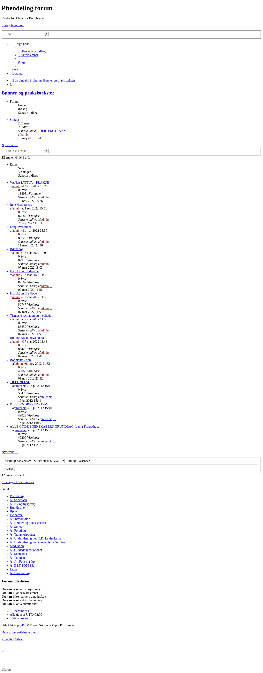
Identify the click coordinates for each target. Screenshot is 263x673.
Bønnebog (16, 249)
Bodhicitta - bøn (20, 360)
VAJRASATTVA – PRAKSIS (30, 182)
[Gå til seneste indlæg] (51, 197)
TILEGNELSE (20, 382)
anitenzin (21, 386)
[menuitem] (32, 51)
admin (25, 134)
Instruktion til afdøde (23, 293)
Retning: (71, 460)
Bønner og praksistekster (28, 92)
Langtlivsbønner (20, 227)
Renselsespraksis (21, 204)
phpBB (22, 625)
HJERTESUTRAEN (52, 130)
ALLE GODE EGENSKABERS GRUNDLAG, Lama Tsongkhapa (54, 426)
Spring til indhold (13, 25)
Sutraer (14, 119)
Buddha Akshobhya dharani (28, 337)
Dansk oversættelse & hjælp (20, 632)
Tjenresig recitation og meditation (31, 315)
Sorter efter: (41, 460)
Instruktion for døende (24, 271)
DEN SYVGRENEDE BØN (29, 404)
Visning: (10, 460)
